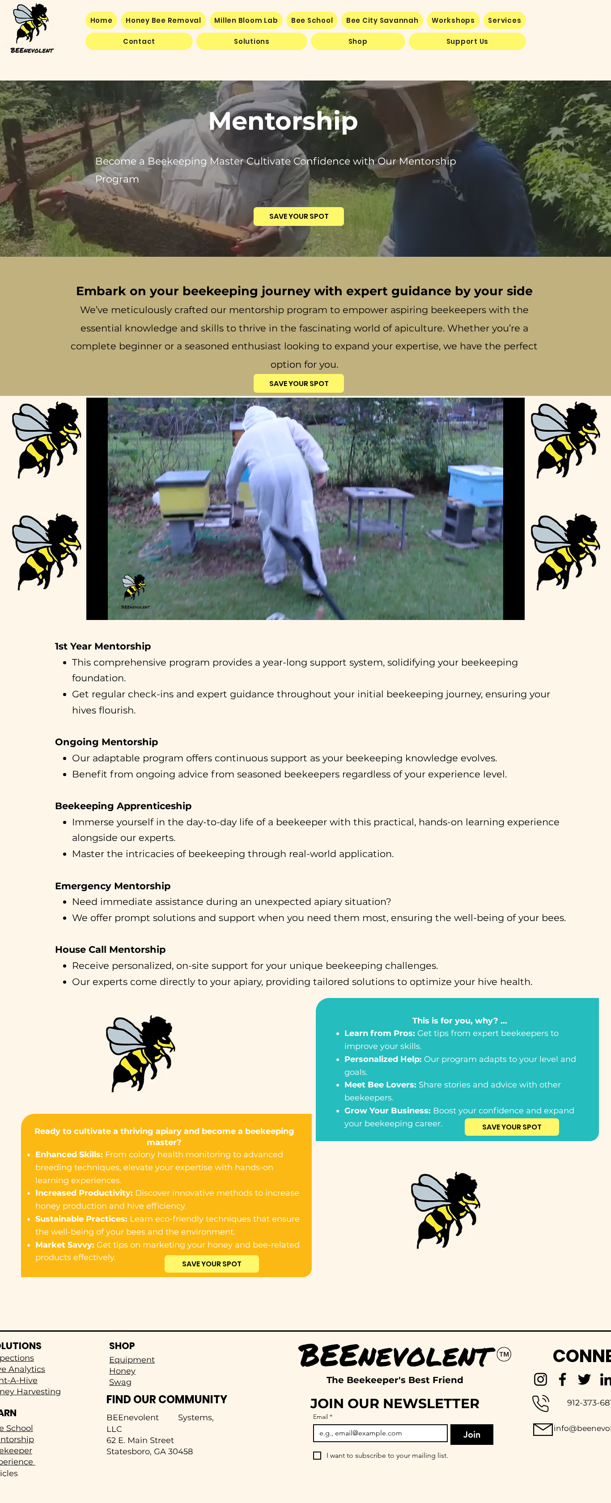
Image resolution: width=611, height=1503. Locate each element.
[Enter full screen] (512, 608)
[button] (251, 41)
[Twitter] (584, 1379)
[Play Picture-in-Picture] (497, 608)
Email (322, 1417)
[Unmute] (113, 608)
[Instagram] (540, 1379)
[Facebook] (562, 1379)
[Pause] (98, 608)
